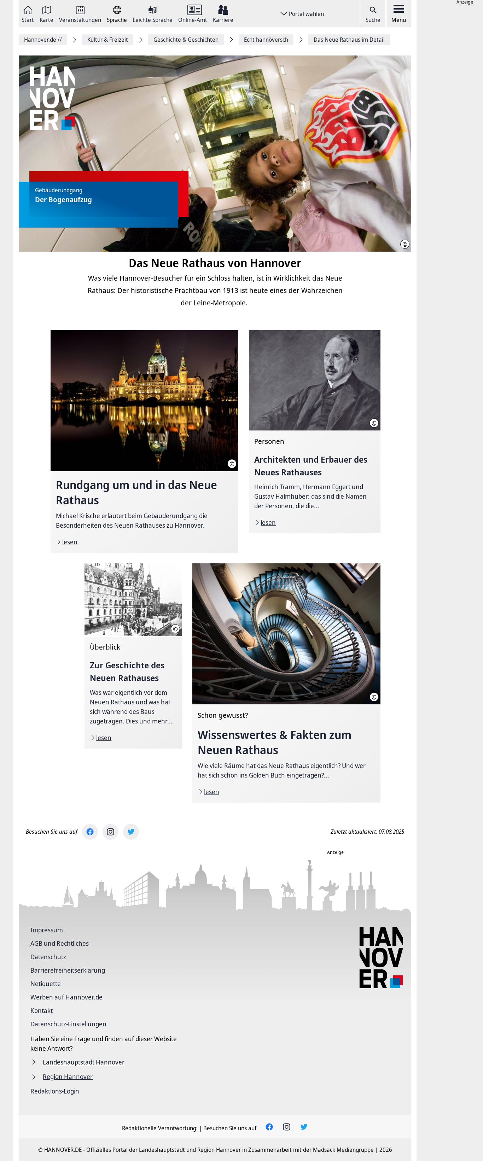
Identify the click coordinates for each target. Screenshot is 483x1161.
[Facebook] (90, 832)
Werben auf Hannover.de (66, 997)
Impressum (46, 930)
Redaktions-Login (54, 1091)
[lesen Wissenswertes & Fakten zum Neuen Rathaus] (286, 683)
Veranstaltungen (80, 19)
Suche (373, 20)
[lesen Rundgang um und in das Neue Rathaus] (144, 441)
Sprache (117, 19)
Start (28, 19)
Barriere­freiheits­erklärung (67, 970)
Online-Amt (192, 19)
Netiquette (45, 983)
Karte (46, 19)
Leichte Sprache (153, 19)
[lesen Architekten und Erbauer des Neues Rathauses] (314, 432)
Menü (398, 20)
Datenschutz (48, 957)
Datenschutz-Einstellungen (68, 1024)
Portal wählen (306, 14)
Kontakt (41, 1010)
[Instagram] (110, 832)
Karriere (223, 19)
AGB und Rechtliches (59, 943)
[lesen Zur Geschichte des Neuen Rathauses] (133, 656)
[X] (131, 832)
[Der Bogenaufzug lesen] (215, 153)
